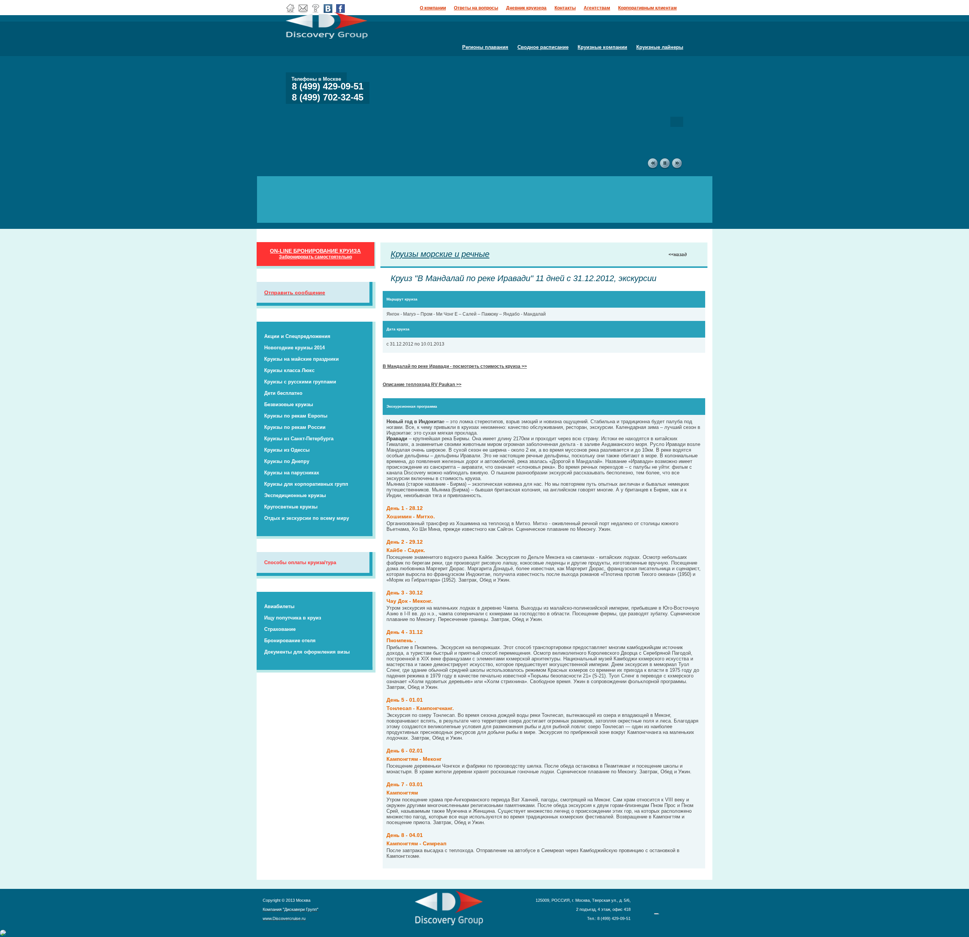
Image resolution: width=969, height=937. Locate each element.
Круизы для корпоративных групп (306, 484)
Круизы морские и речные (440, 254)
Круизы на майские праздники (301, 359)
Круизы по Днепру (286, 461)
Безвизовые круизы (288, 404)
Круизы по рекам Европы (295, 416)
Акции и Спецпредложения (297, 336)
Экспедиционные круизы (295, 495)
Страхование (280, 629)
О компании (433, 8)
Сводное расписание (543, 47)
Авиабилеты (279, 606)
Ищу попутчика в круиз (292, 618)
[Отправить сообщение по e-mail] (303, 11)
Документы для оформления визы (307, 652)
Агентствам (597, 8)
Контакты (565, 8)
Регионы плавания (485, 47)
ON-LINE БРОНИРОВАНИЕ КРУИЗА (315, 254)
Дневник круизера (526, 8)
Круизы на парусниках (291, 473)
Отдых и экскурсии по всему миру (306, 518)
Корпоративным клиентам (647, 8)
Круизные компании (602, 47)
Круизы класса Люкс (289, 370)
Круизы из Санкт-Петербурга (298, 438)
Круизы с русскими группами (300, 382)
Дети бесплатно (283, 393)
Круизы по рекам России (295, 427)
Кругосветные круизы (291, 507)
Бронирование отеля (290, 640)
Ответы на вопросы (476, 8)
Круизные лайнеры (659, 47)
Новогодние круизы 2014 (294, 347)
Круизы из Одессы (287, 450)
